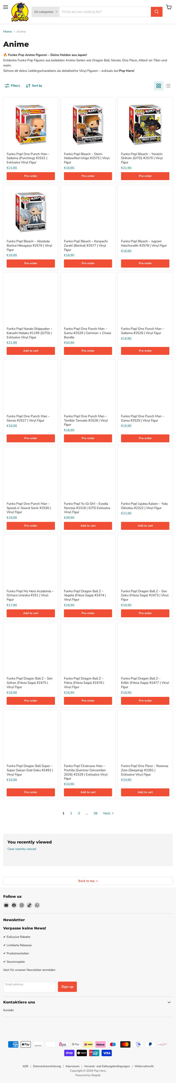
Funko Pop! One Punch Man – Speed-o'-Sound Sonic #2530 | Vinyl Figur (29, 508)
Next (107, 813)
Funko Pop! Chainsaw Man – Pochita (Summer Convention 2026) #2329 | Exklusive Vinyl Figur (86, 772)
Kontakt (8, 1010)
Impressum (72, 1066)
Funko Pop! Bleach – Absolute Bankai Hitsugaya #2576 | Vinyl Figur (29, 245)
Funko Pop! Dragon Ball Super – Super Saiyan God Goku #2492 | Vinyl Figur (30, 770)
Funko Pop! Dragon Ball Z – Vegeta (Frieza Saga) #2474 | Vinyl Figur (85, 595)
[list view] (168, 85)
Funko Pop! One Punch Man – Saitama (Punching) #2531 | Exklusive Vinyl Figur (28, 158)
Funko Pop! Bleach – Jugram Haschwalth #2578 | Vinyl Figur (144, 243)
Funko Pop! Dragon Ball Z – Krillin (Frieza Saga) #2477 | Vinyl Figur (145, 682)
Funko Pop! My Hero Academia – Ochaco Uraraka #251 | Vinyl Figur (30, 595)
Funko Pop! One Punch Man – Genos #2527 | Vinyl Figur (28, 418)
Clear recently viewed (22, 849)
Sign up (67, 986)
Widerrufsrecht (144, 1066)
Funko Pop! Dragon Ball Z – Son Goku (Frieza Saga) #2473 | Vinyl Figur (144, 595)
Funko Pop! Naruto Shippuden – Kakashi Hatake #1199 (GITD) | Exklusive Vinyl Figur (29, 333)
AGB (25, 1066)
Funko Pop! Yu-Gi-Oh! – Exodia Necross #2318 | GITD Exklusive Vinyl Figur (87, 508)
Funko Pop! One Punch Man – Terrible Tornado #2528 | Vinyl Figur (86, 420)
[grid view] (158, 85)
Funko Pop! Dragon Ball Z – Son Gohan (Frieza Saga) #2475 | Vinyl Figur (30, 682)
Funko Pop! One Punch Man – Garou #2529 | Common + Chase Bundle (87, 333)
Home (7, 31)
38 (95, 813)
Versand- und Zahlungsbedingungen (107, 1066)
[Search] (156, 12)
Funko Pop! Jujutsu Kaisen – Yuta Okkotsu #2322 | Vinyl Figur (144, 506)
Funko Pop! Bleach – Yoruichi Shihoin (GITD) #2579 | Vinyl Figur (142, 158)
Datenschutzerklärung (47, 1066)
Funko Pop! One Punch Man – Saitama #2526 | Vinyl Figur (142, 331)
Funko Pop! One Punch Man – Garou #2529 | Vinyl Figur (142, 418)
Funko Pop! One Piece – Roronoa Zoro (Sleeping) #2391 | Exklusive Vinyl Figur (144, 770)
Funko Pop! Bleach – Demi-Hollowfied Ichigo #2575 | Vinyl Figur (86, 158)
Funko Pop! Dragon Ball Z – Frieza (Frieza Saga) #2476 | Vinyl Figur (84, 682)
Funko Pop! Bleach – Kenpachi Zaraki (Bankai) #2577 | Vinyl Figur (86, 245)
